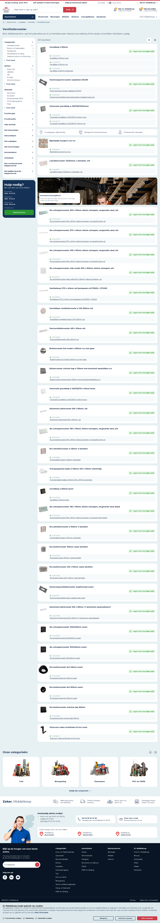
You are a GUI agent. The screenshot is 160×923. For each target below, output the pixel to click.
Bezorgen (111, 852)
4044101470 (56, 62)
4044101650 (56, 417)
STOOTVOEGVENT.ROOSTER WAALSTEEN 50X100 (69, 80)
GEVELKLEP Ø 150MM (59, 47)
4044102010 (56, 497)
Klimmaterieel (87, 856)
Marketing (30, 918)
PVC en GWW (61, 877)
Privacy (133, 900)
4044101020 (56, 219)
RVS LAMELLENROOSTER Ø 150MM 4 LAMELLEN (69, 527)
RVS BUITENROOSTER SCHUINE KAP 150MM (67, 707)
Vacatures (137, 870)
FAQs (136, 863)
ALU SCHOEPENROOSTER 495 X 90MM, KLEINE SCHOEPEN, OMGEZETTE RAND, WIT (84, 250)
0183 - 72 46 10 (9, 199)
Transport (85, 859)
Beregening (60, 881)
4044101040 (56, 239)
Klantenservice (19, 212)
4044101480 (56, 56)
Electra (58, 863)
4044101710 (55, 437)
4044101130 (55, 277)
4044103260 (56, 676)
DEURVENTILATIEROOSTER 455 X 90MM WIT (67, 328)
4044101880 (56, 457)
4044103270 (56, 696)
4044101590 (56, 397)
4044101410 (56, 357)
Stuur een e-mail (131, 818)
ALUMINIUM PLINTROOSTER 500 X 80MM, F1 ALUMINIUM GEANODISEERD (80, 607)
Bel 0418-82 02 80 (89, 818)
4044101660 (56, 616)
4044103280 (56, 716)
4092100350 (56, 575)
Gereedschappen (62, 870)
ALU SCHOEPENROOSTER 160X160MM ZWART (68, 647)
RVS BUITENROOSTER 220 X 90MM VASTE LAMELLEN (71, 567)
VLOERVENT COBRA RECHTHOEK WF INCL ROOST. (69, 727)
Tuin (57, 874)
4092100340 (56, 555)
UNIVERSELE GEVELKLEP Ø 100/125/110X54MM (69, 106)
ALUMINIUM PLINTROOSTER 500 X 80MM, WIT (68, 409)
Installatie (59, 866)
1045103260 (55, 169)
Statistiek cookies (45, 918)
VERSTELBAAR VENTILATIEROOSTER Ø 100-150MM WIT (71, 308)
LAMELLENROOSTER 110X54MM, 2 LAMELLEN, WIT (70, 161)
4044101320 (56, 317)
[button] (150, 752)
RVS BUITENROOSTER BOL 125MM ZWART (66, 667)
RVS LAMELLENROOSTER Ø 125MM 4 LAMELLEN (69, 449)
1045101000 (56, 95)
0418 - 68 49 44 (9, 204)
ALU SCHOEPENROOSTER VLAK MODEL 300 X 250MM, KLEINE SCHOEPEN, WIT (82, 268)
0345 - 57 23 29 (9, 193)
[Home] (3, 22)
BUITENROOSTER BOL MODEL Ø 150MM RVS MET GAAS (72, 348)
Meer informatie (41, 913)
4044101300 (56, 297)
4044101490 (56, 68)
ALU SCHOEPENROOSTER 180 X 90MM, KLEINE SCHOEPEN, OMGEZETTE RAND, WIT (84, 429)
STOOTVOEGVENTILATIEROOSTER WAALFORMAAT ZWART (71, 587)
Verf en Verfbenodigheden (66, 884)
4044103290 (56, 656)
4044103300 (56, 636)
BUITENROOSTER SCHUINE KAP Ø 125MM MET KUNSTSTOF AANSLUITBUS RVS (81, 368)
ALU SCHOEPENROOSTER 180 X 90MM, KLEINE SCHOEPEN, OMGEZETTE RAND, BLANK (85, 507)
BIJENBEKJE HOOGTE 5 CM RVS (62, 141)
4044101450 (56, 115)
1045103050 (56, 149)
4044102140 (56, 515)
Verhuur (111, 859)
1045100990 (56, 88)
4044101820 (56, 477)
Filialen (136, 866)
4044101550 (56, 377)
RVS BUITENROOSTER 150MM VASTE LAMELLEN (69, 547)
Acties (84, 852)
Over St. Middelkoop (141, 852)
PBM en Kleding (62, 892)
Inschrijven (37, 865)
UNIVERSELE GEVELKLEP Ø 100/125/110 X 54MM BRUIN (72, 389)
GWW (84, 866)
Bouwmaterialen (62, 859)
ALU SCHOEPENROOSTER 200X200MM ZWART (68, 627)
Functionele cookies (13, 918)
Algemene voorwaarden (149, 900)
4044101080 (56, 259)
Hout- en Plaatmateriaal (65, 852)
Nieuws (137, 856)
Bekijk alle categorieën (78, 791)
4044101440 (56, 121)
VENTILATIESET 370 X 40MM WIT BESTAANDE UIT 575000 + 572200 (78, 288)
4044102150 (56, 535)
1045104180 (55, 595)
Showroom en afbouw (90, 863)
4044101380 (56, 337)
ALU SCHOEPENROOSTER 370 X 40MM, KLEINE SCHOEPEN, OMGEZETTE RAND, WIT (84, 230)
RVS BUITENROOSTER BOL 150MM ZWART (66, 687)
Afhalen (111, 856)
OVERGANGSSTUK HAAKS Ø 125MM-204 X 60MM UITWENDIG (76, 469)
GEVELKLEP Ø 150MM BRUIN (61, 489)
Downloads (138, 859)
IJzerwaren (60, 856)
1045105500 (55, 736)
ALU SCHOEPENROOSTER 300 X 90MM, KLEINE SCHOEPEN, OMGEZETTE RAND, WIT (84, 210)
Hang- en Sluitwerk (63, 888)
